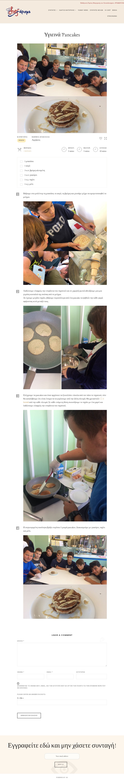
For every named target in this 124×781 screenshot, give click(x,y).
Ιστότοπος (80, 672)
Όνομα (20, 672)
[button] (105, 138)
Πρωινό (21, 140)
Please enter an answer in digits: (31, 694)
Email (50, 672)
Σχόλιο (20, 641)
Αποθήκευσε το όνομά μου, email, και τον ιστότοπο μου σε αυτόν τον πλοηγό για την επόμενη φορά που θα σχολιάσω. (61, 687)
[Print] (101, 138)
